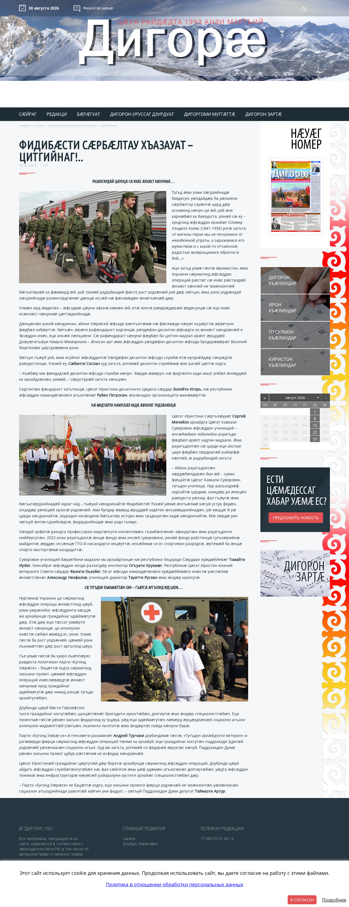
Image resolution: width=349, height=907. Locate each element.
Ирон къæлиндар (282, 308)
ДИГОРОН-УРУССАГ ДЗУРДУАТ (142, 114)
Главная (25, 126)
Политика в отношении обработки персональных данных (174, 884)
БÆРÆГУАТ (88, 114)
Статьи (39, 126)
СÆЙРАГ (28, 114)
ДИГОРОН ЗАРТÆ (263, 114)
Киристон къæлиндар (282, 362)
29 (315, 439)
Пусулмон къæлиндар (282, 335)
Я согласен (302, 899)
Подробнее (334, 900)
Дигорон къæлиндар (282, 280)
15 (315, 425)
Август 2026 (295, 397)
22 (315, 432)
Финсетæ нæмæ (98, 8)
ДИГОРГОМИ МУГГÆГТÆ (209, 114)
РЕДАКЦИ (57, 114)
